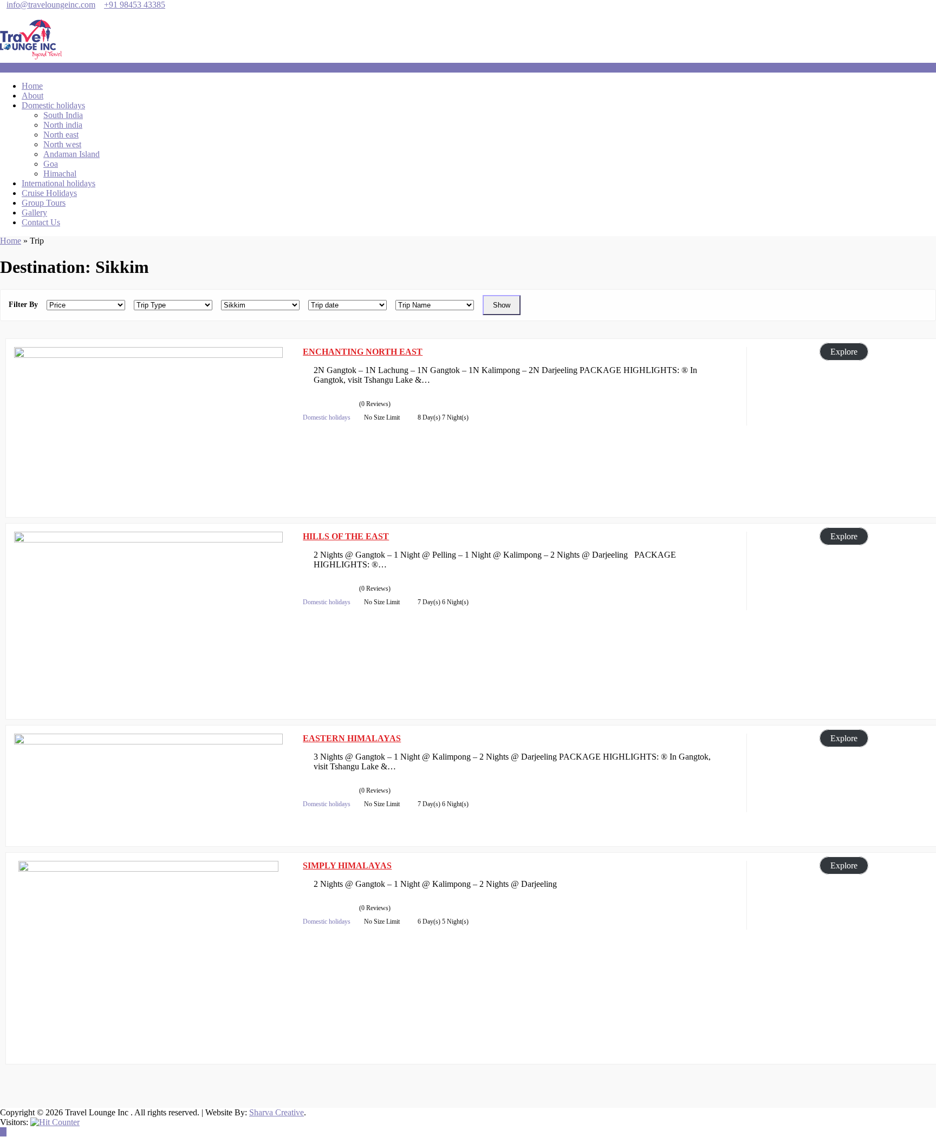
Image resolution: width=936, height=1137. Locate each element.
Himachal (59, 173)
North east (61, 134)
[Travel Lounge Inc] (31, 57)
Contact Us (41, 222)
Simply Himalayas (347, 865)
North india (62, 124)
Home (32, 85)
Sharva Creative (276, 1112)
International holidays (58, 183)
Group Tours (44, 202)
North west (62, 144)
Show (501, 305)
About (32, 95)
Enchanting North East (362, 351)
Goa (50, 163)
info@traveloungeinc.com (50, 4)
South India (63, 115)
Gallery (34, 212)
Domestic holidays (53, 105)
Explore (843, 351)
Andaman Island (71, 154)
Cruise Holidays (49, 193)
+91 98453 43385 (134, 4)
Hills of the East (346, 536)
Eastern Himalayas (352, 738)
